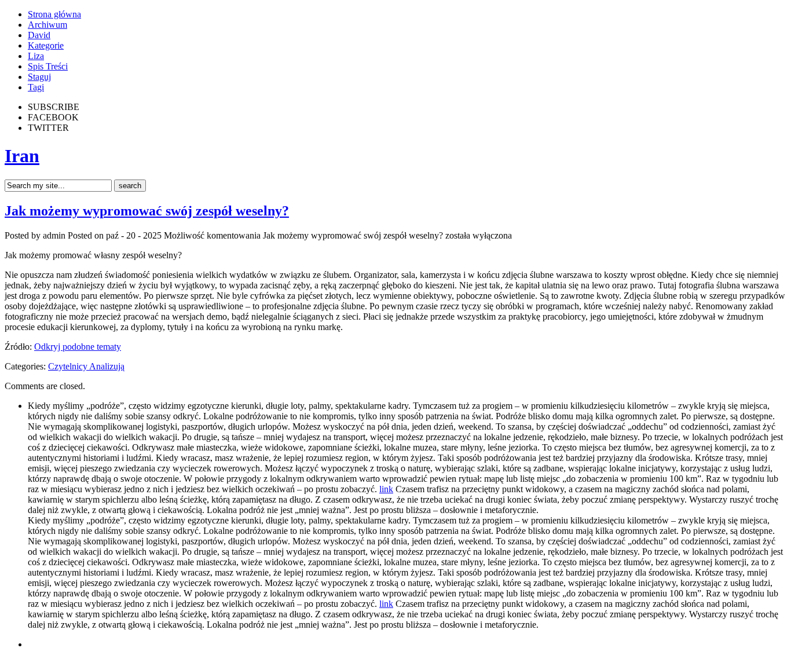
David (39, 35)
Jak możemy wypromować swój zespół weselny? (147, 210)
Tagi (36, 87)
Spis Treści (48, 66)
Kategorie (46, 45)
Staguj (39, 77)
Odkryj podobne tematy (77, 347)
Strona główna (54, 14)
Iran (22, 155)
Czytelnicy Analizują (86, 366)
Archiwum (47, 25)
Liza (36, 56)
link (386, 489)
